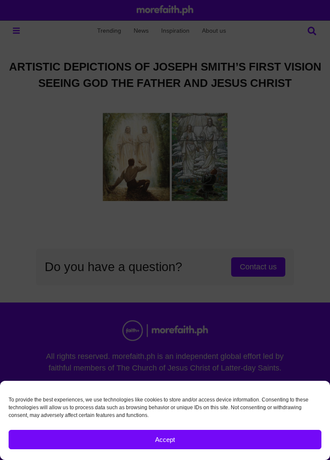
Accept (165, 439)
